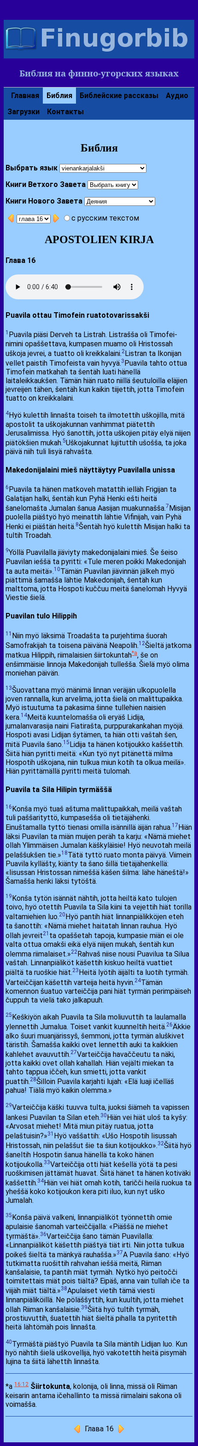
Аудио (177, 95)
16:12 (21, 1384)
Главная (25, 95)
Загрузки (23, 111)
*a (134, 653)
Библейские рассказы (119, 95)
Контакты (65, 111)
